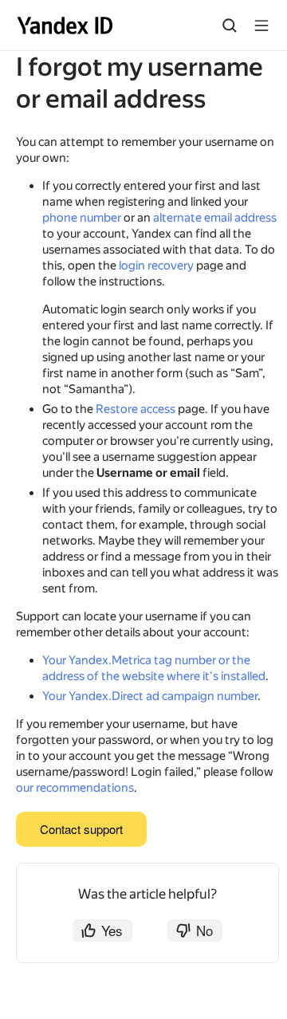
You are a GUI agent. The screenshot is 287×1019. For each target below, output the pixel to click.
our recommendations (75, 788)
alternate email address (215, 217)
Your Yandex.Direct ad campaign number (150, 696)
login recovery (156, 265)
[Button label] (261, 25)
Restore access (135, 409)
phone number (81, 217)
